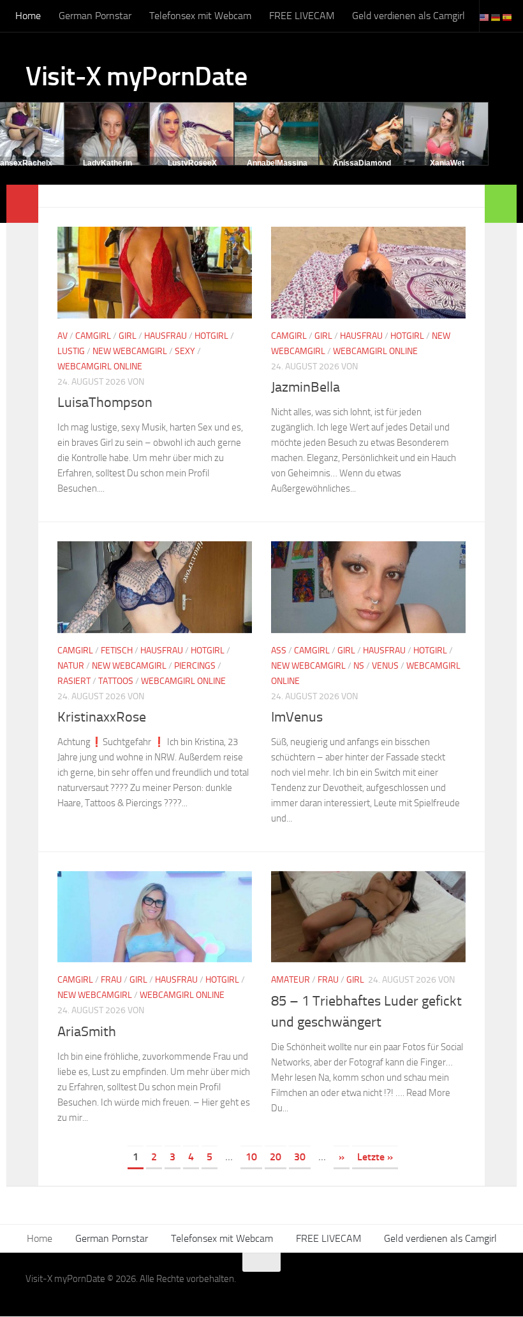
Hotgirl (211, 336)
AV (62, 336)
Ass (278, 650)
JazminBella (305, 387)
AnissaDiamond (362, 163)
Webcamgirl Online (99, 366)
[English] (484, 17)
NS (358, 665)
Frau (111, 979)
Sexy (185, 351)
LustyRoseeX (192, 163)
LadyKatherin (107, 163)
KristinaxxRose (101, 717)
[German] (496, 17)
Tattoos (115, 681)
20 (275, 1157)
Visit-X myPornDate (136, 76)
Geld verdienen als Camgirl (408, 16)
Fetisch (117, 650)
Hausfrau (165, 336)
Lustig (71, 351)
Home (28, 16)
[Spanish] (507, 17)
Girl (127, 336)
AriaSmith (86, 1031)
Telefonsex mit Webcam (200, 16)
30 (300, 1157)
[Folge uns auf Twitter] (488, 1287)
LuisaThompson (104, 402)
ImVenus (297, 717)
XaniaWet (447, 163)
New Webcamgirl (129, 351)
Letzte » (375, 1157)
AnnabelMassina (277, 163)
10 (251, 1157)
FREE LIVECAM (301, 16)
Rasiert (74, 681)
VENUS (385, 665)
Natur (70, 665)
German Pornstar (95, 16)
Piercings (195, 665)
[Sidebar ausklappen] (22, 204)
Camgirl (93, 336)
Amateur (290, 979)
